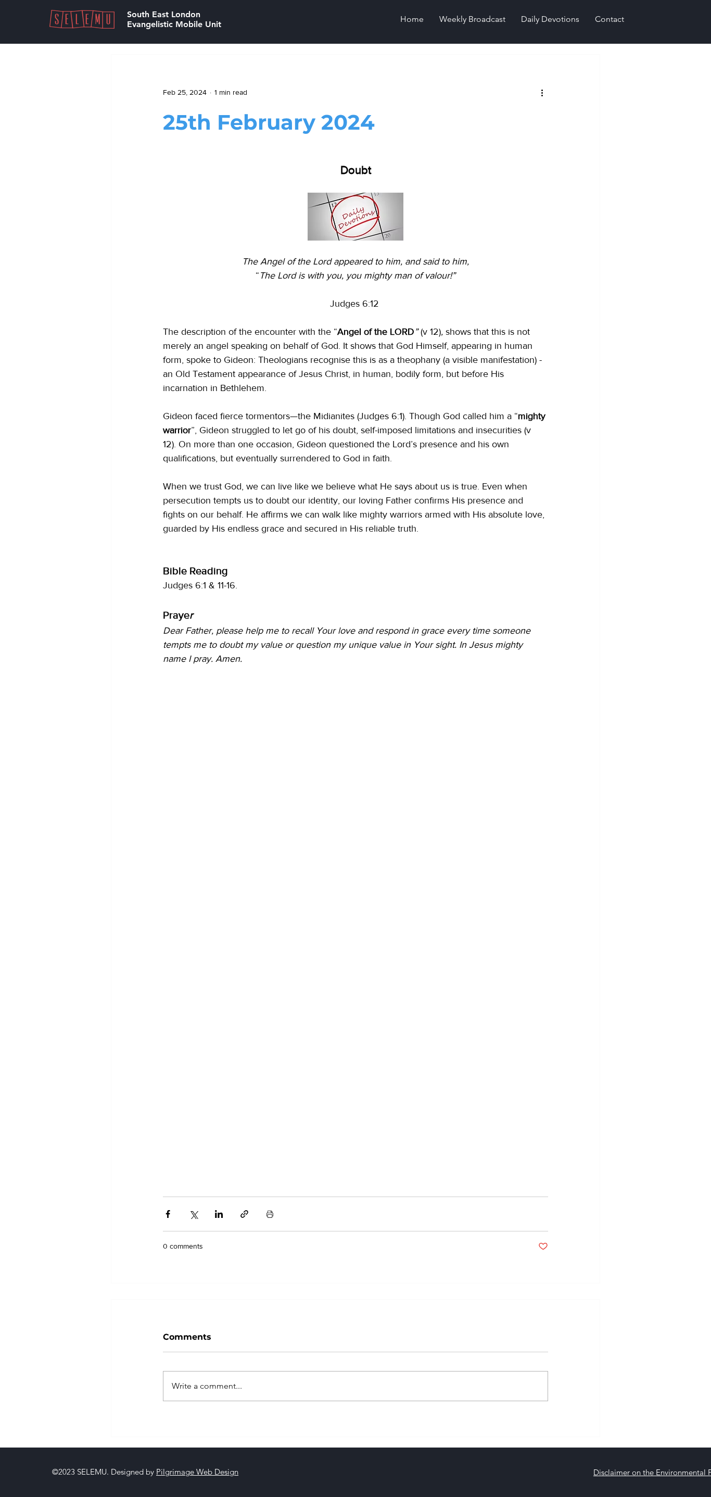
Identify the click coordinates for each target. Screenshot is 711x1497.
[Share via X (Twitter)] (193, 1214)
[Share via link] (244, 1214)
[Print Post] (270, 1214)
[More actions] (542, 92)
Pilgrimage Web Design (197, 1472)
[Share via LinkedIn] (219, 1214)
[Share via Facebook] (168, 1214)
